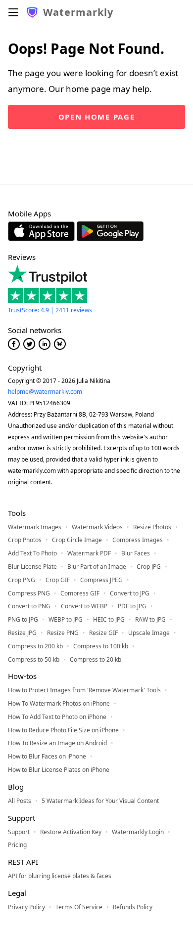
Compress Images (137, 540)
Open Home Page (96, 117)
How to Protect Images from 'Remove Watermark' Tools (84, 690)
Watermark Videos (97, 527)
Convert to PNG (29, 606)
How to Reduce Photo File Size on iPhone (63, 730)
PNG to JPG (23, 619)
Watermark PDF (89, 553)
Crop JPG (149, 566)
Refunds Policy (132, 907)
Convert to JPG (129, 593)
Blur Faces (135, 553)
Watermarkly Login (138, 832)
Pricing (17, 845)
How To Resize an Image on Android (57, 743)
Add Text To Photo (32, 553)
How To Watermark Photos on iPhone (59, 703)
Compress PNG (29, 593)
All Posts (19, 801)
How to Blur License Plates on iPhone (58, 769)
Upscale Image (149, 633)
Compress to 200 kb (35, 646)
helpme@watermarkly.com (45, 391)
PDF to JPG (132, 606)
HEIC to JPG (109, 619)
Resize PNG (63, 633)
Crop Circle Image (77, 540)
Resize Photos (152, 527)
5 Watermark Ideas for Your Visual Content (100, 801)
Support (19, 832)
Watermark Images (34, 527)
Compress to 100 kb (100, 646)
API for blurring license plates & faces (59, 876)
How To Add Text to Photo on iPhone (57, 717)
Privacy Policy (26, 907)
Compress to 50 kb (33, 659)
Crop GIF (58, 580)
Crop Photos (25, 540)
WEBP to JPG (65, 619)
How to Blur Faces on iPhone (47, 756)
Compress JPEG (101, 580)
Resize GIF (103, 633)
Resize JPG (22, 633)
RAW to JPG (150, 619)
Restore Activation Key (70, 832)
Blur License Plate (32, 566)
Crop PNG (21, 580)
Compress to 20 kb (95, 659)
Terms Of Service (78, 907)
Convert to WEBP (84, 606)
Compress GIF (79, 593)
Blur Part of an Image (96, 566)
